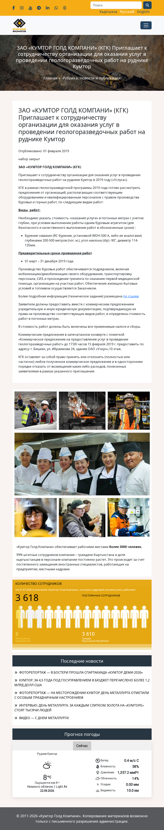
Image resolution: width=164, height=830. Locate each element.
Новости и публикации (100, 78)
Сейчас (82, 746)
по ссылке (131, 296)
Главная (50, 78)
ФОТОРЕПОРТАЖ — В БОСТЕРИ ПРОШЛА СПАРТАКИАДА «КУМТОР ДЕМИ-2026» (81, 672)
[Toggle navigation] (146, 25)
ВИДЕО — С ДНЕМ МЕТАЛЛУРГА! (44, 718)
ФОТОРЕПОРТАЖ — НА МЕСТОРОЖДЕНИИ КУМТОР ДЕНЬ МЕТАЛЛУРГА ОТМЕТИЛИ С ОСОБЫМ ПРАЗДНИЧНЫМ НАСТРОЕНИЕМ (81, 695)
